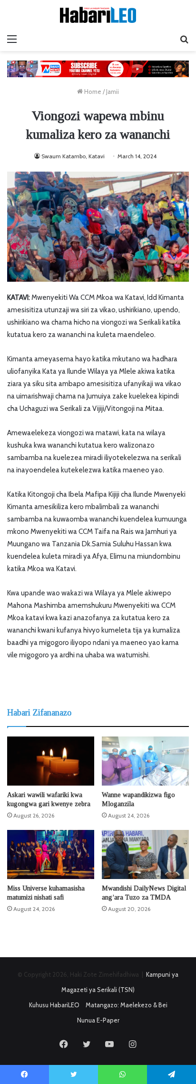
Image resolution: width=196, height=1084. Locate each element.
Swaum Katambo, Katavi (73, 156)
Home (92, 91)
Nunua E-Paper (98, 1020)
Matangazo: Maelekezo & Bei (126, 1005)
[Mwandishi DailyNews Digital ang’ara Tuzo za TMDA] (145, 854)
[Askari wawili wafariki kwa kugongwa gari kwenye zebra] (50, 761)
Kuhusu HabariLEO (54, 1005)
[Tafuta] (184, 39)
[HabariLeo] (98, 15)
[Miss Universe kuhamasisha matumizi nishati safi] (50, 854)
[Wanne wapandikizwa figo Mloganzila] (145, 761)
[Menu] (12, 39)
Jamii (112, 91)
